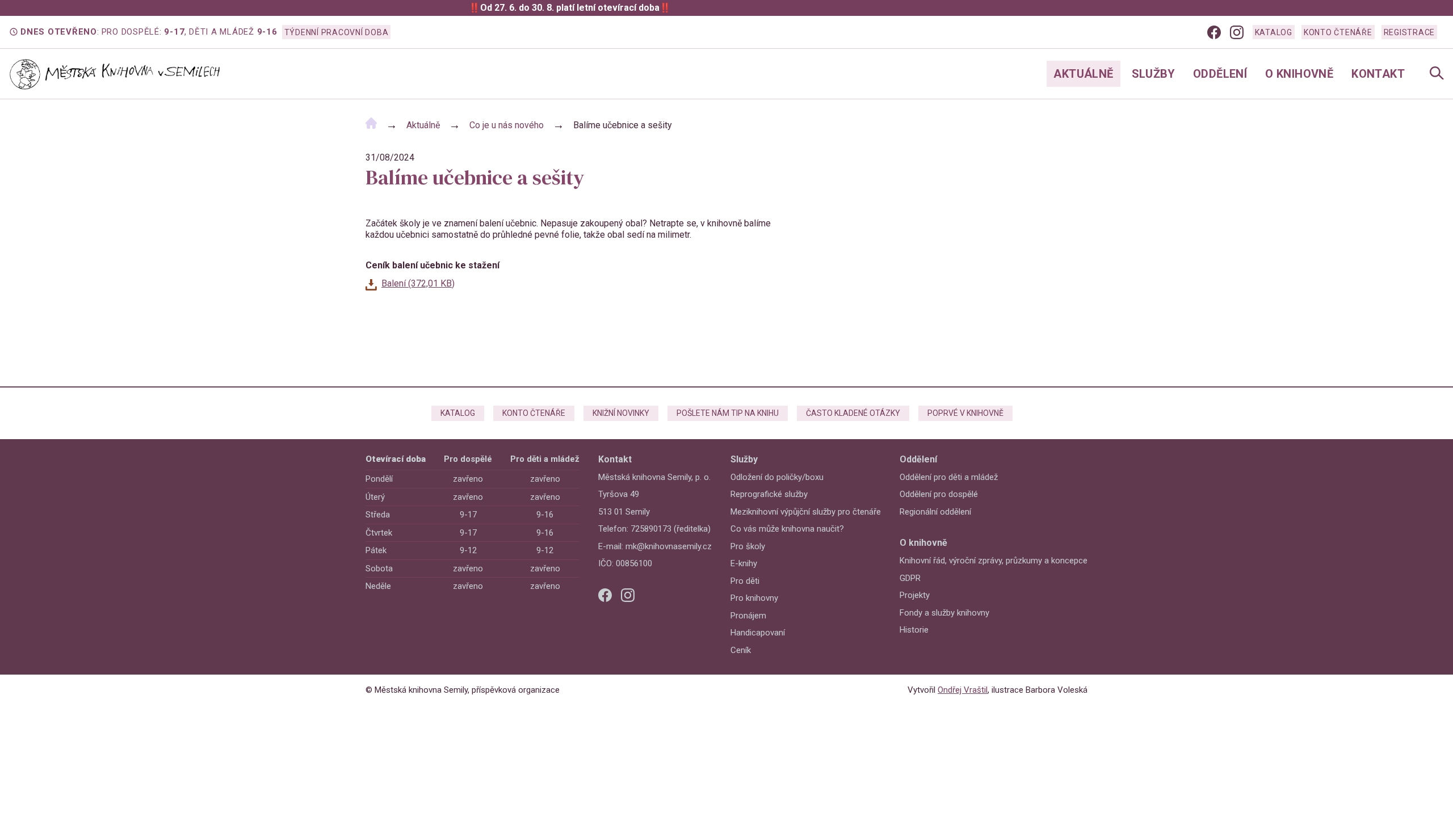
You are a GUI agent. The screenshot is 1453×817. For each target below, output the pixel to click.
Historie (914, 630)
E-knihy (743, 563)
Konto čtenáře (1338, 32)
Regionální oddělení (935, 512)
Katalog (1273, 32)
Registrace (1409, 32)
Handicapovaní (757, 633)
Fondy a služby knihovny (944, 613)
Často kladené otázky (853, 413)
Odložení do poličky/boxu (777, 477)
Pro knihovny (754, 598)
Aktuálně (1083, 74)
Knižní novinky (621, 413)
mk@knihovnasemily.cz (668, 546)
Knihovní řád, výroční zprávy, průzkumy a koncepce (993, 560)
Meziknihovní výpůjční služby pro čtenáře (805, 512)
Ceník (740, 650)
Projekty (915, 595)
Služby (1153, 74)
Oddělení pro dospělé (939, 494)
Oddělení (1220, 74)
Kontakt (1378, 74)
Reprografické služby (769, 494)
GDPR (910, 578)
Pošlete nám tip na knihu (728, 413)
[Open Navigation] (1437, 74)
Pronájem (748, 615)
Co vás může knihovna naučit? (787, 529)
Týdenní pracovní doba (336, 32)
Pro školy (747, 546)
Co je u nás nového (506, 125)
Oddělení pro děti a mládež (949, 477)
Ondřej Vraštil (963, 690)
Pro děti (744, 581)
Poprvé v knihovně (965, 413)
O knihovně (1299, 74)
